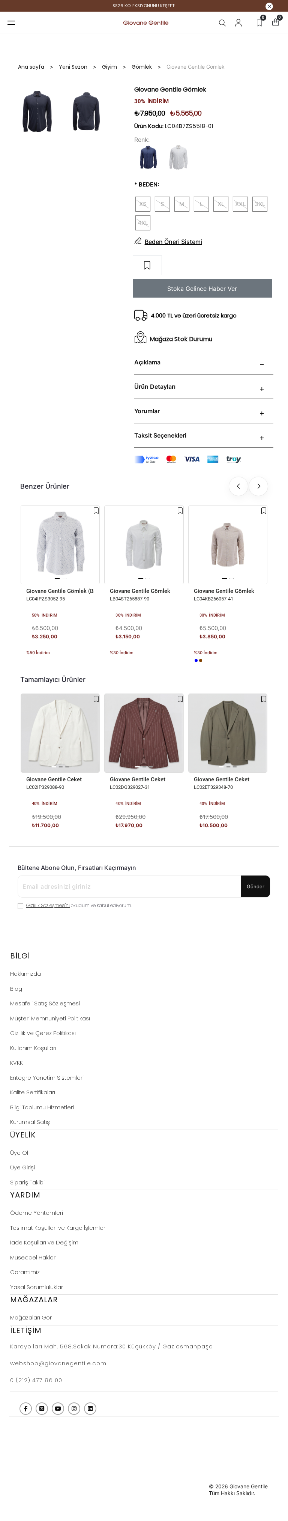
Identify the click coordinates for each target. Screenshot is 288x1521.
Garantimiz (25, 1272)
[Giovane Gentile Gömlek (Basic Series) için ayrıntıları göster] (60, 544)
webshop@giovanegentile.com (58, 1363)
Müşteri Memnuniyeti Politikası (50, 1018)
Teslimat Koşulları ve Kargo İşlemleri (58, 1228)
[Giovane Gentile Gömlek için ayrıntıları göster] (144, 544)
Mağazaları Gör (31, 1317)
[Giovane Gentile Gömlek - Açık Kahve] (200, 660)
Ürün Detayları (155, 386)
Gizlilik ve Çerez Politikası (43, 1033)
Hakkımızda (25, 974)
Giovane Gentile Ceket (54, 779)
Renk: (142, 139)
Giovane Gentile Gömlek (140, 591)
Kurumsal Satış (30, 1122)
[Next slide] (258, 486)
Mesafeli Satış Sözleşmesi (45, 1003)
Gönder (255, 886)
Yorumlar (147, 411)
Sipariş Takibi (27, 1182)
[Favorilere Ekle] (96, 510)
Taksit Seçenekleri (160, 435)
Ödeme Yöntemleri (36, 1213)
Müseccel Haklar (33, 1257)
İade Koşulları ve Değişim (44, 1242)
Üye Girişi (22, 1167)
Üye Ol (19, 1153)
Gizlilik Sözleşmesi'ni (48, 905)
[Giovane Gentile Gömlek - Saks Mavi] (196, 660)
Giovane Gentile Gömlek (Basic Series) (60, 591)
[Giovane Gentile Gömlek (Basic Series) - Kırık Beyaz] (28, 660)
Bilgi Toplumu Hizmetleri (42, 1107)
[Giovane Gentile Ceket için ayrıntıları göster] (60, 733)
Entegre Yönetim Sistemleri (47, 1078)
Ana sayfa (31, 67)
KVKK (16, 1063)
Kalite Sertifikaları (32, 1092)
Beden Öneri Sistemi (173, 241)
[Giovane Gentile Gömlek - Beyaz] (112, 660)
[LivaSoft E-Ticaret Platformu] (192, 1489)
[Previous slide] (238, 486)
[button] (57, 578)
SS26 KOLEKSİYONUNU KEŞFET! (144, 6)
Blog (16, 989)
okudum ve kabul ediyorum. (79, 905)
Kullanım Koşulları (33, 1048)
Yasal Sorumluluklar (36, 1287)
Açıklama (147, 362)
